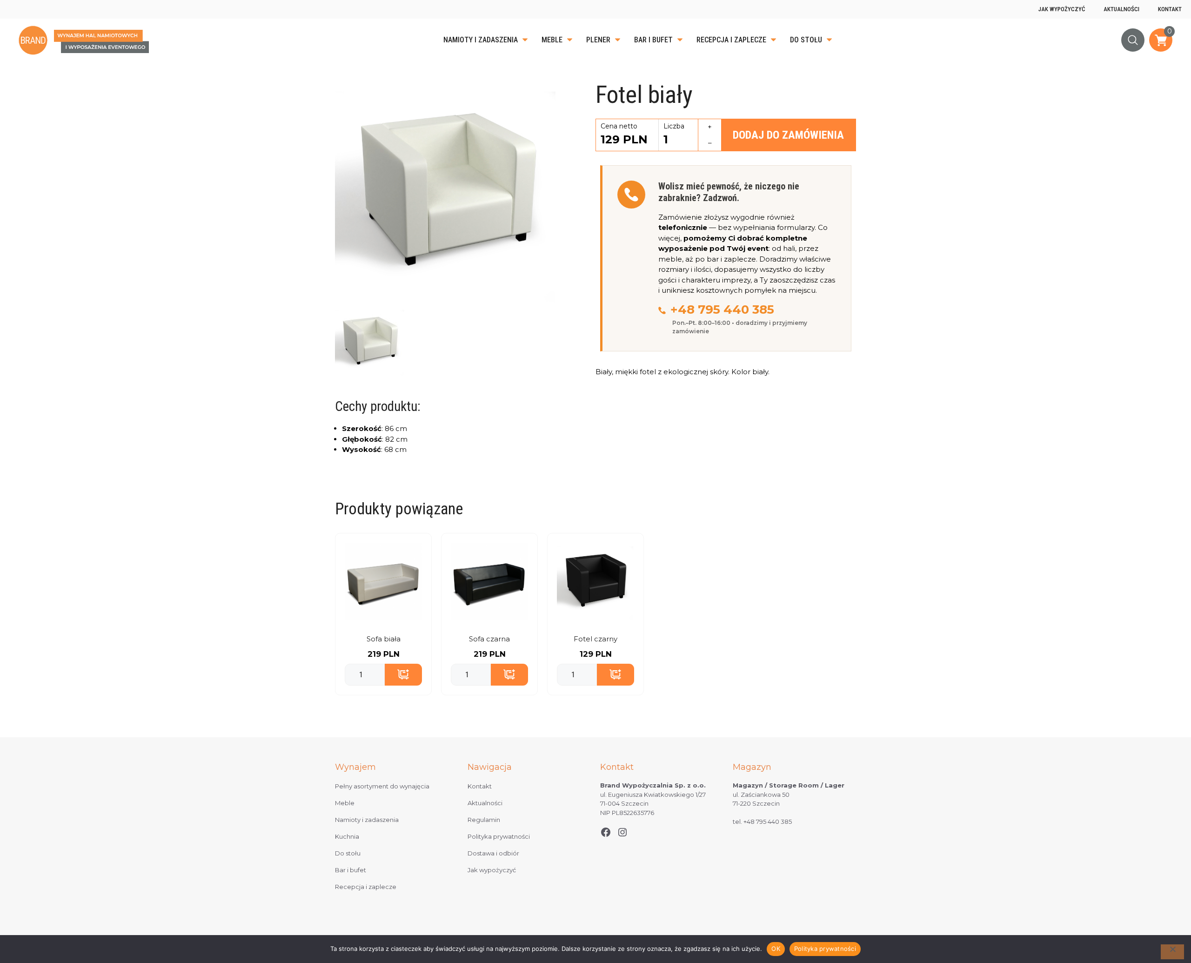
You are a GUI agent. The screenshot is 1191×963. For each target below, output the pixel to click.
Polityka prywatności (499, 836)
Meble (552, 39)
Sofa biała (384, 638)
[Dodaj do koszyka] (403, 675)
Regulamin (484, 819)
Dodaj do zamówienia (788, 134)
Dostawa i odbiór (493, 853)
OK (775, 948)
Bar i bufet (653, 39)
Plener (598, 39)
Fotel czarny (595, 638)
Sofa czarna (489, 638)
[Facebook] (605, 832)
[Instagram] (622, 832)
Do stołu (806, 39)
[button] (1132, 40)
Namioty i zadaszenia (480, 39)
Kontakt (1170, 9)
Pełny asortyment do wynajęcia (382, 786)
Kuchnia (347, 836)
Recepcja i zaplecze (731, 39)
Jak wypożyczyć (1061, 9)
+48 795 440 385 (722, 309)
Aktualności (1121, 9)
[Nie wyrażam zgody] (1172, 951)
